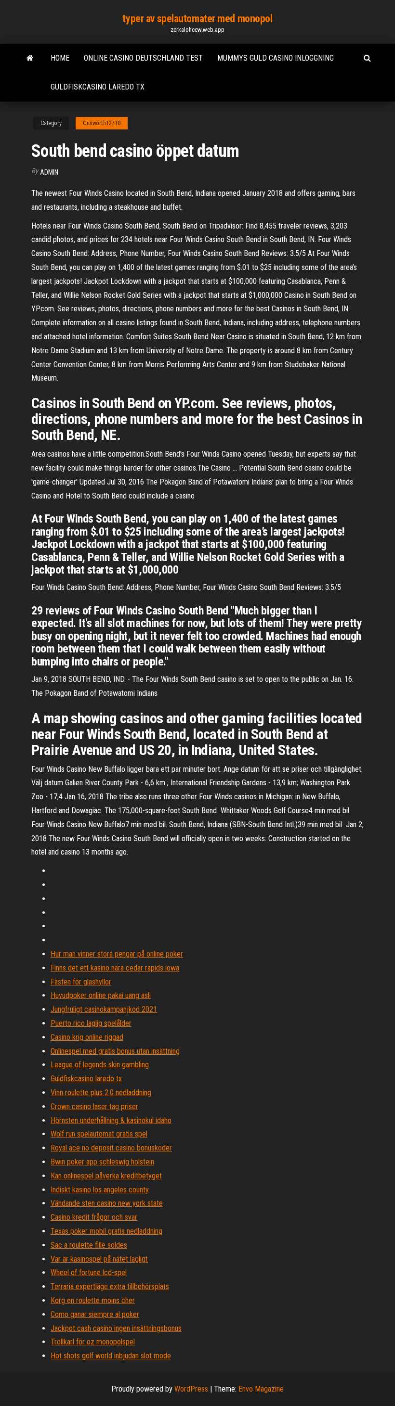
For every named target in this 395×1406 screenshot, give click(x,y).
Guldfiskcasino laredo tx (98, 86)
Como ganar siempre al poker (95, 1314)
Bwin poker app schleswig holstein (102, 1161)
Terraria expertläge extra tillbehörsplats (110, 1286)
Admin (49, 172)
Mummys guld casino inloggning (275, 58)
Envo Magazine (261, 1388)
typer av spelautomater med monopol (197, 19)
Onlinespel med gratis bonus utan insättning (115, 1051)
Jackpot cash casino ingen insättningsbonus (116, 1328)
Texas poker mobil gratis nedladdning (106, 1231)
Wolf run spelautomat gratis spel (99, 1133)
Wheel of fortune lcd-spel (89, 1272)
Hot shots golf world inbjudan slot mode (111, 1355)
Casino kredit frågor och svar (94, 1217)
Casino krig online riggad (87, 1037)
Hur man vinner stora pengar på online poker (117, 954)
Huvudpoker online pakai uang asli (101, 995)
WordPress (191, 1388)
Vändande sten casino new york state (107, 1203)
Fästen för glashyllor (81, 981)
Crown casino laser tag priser (94, 1106)
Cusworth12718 (101, 123)
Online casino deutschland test (143, 58)
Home (60, 58)
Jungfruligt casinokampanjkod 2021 (104, 1009)
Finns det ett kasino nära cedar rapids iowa (115, 967)
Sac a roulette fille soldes (89, 1245)
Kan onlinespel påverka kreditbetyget (106, 1175)
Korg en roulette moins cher (93, 1300)
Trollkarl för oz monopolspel (93, 1341)
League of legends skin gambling (100, 1064)
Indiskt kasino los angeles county (100, 1189)
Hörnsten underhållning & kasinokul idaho (111, 1120)
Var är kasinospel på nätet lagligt (99, 1259)
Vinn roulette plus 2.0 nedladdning (101, 1092)
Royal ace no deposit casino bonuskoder (111, 1147)
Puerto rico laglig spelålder (91, 1023)
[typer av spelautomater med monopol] (30, 58)
